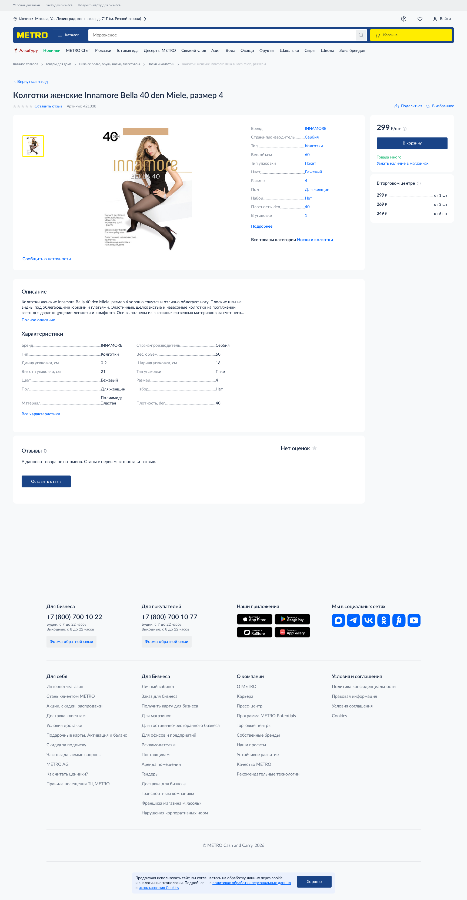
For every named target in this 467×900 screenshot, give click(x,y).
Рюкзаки (103, 51)
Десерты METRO (160, 51)
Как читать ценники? (67, 774)
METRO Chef (78, 51)
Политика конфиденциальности (364, 687)
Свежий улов (193, 51)
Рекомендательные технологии (268, 774)
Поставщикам (155, 755)
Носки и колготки (315, 240)
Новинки (52, 51)
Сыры (310, 51)
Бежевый (313, 172)
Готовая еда (127, 51)
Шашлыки (289, 51)
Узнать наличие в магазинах (402, 163)
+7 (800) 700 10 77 (169, 617)
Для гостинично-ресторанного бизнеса (181, 725)
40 (307, 207)
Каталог (72, 35)
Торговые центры (254, 725)
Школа (327, 51)
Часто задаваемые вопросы (74, 755)
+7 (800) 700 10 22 (74, 617)
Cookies (339, 716)
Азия (215, 51)
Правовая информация (354, 696)
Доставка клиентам (65, 716)
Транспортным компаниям (168, 793)
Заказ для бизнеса (58, 5)
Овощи (247, 51)
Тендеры (150, 774)
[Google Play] (292, 619)
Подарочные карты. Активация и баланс (86, 735)
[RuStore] (254, 632)
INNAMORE (315, 129)
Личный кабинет (158, 687)
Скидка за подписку (66, 745)
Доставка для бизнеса (164, 784)
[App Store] (254, 619)
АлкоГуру (28, 51)
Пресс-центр (249, 706)
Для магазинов (156, 716)
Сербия (312, 137)
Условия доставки (26, 5)
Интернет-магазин (64, 687)
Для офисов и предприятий (169, 735)
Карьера (245, 696)
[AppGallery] (292, 632)
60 (307, 155)
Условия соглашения (352, 706)
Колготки (314, 146)
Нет (308, 198)
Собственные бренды (258, 735)
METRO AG (57, 764)
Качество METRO (254, 764)
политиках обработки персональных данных (251, 883)
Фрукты (266, 51)
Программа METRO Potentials (266, 716)
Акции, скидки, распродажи (74, 706)
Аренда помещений (161, 764)
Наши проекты (251, 745)
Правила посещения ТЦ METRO (78, 784)
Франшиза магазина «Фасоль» (171, 803)
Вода (230, 51)
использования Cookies (159, 888)
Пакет (310, 163)
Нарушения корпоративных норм (175, 813)
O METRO (246, 687)
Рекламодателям (158, 745)
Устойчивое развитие (258, 755)
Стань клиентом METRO (70, 696)
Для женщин (317, 190)
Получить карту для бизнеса (99, 5)
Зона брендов (352, 51)
